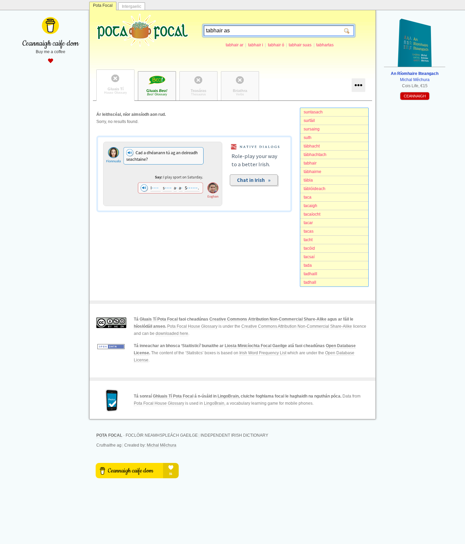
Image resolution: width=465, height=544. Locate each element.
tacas (309, 231)
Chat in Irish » (254, 180)
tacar (308, 222)
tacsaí (309, 256)
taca (307, 197)
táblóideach (314, 188)
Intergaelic (131, 6)
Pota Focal (103, 5)
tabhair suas (300, 45)
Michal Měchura (161, 445)
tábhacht (312, 146)
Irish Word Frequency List (262, 353)
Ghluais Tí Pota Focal (173, 396)
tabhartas (325, 45)
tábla (308, 180)
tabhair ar (234, 45)
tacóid (309, 248)
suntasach (313, 112)
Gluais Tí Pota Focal (159, 319)
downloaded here (172, 333)
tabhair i (255, 45)
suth (307, 137)
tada (308, 265)
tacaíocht (312, 214)
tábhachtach (315, 154)
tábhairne (312, 171)
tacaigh (310, 205)
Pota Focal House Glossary (192, 326)
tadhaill (310, 273)
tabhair (310, 163)
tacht (308, 239)
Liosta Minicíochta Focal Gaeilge (256, 345)
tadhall (310, 282)
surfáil (309, 120)
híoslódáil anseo (149, 326)
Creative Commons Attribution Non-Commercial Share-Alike (267, 319)
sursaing (312, 129)
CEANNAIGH (415, 96)
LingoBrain (228, 396)
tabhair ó (276, 45)
